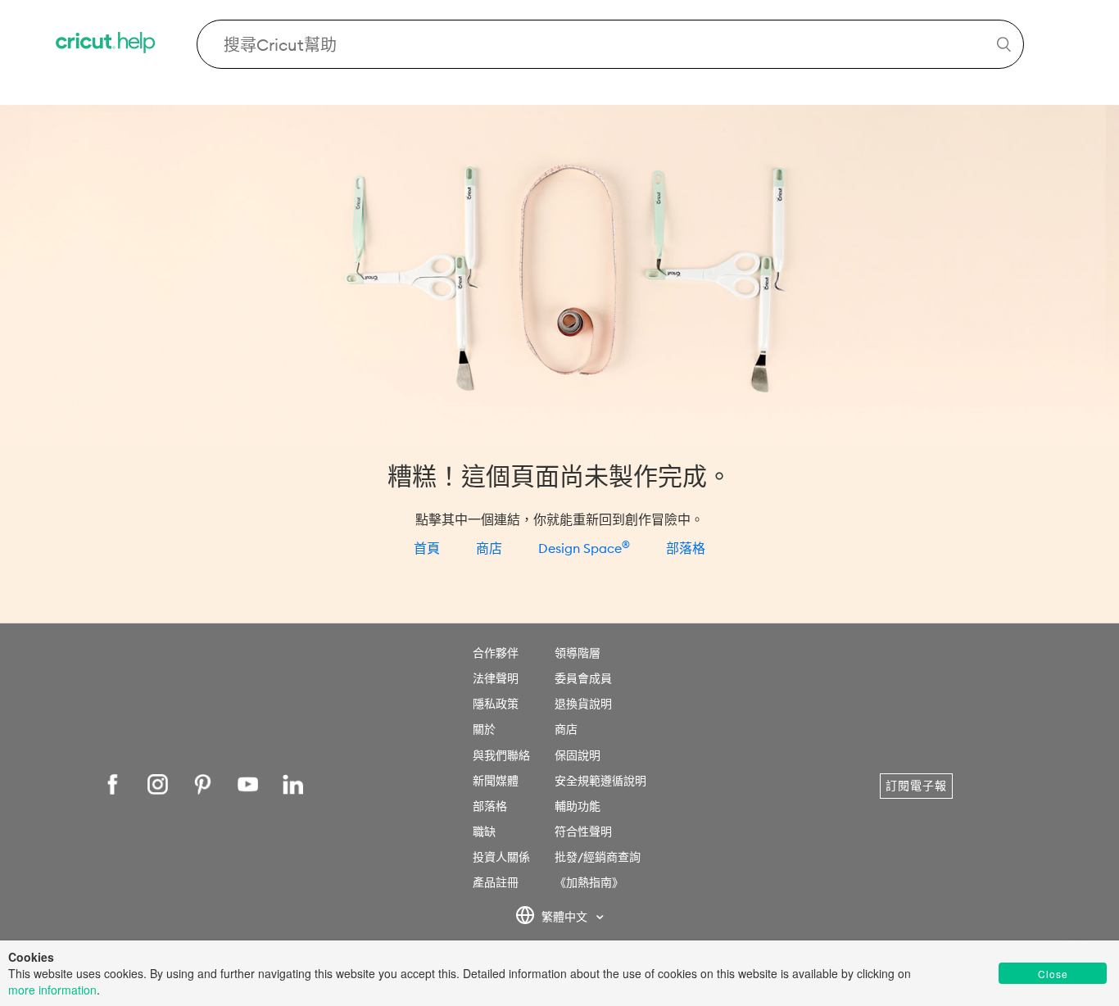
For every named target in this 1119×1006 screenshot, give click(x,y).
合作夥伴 (496, 653)
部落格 (685, 548)
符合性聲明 (583, 831)
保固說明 (577, 755)
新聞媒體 (496, 780)
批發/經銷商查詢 (598, 857)
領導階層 (577, 653)
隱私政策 (496, 703)
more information (52, 989)
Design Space (584, 548)
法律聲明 (496, 678)
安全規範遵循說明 (600, 780)
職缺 (484, 831)
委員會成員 (583, 678)
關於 (484, 729)
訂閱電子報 (916, 785)
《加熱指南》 (589, 882)
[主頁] (106, 44)
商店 (489, 548)
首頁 (427, 548)
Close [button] (1053, 974)
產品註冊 (496, 882)
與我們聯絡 (501, 755)
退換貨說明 (583, 703)
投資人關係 (501, 857)
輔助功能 (577, 806)
